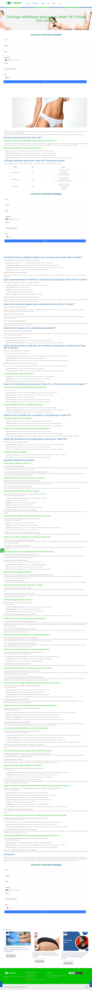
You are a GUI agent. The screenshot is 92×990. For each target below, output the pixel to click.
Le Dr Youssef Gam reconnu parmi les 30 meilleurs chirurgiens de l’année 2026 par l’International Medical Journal (74, 955)
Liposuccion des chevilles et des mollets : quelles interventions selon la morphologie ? (17, 949)
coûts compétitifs (19, 133)
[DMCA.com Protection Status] (75, 974)
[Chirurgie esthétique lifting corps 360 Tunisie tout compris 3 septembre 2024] (1, 984)
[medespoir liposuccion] (13, 3)
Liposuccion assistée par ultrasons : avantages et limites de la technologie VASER (45, 955)
